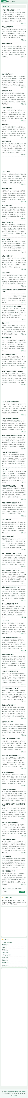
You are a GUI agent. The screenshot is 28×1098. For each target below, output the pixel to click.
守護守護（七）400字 (8, 721)
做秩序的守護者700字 (8, 654)
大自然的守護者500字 (8, 27)
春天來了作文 (5, 957)
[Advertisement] (14, 65)
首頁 (8, 1)
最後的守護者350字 (7, 239)
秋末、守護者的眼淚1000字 (9, 354)
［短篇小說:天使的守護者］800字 (11, 10)
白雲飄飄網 (14, 1095)
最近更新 (24, 1091)
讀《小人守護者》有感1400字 (10, 604)
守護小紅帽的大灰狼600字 (9, 789)
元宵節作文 (5, 950)
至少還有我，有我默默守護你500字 (11, 755)
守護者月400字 (6, 272)
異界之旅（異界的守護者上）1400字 (11, 553)
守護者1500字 (5, 124)
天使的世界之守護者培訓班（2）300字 (12, 306)
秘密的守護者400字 (7, 107)
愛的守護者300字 (6, 141)
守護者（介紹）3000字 (8, 536)
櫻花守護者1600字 (7, 188)
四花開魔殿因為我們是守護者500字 (11, 587)
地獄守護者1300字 (7, 91)
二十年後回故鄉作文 (7, 942)
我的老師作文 (5, 962)
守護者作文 (13, 1)
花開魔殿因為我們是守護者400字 (10, 418)
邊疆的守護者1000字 (7, 222)
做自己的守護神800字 (8, 772)
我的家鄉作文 (5, 965)
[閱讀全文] (23, 23)
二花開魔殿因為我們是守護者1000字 (11, 502)
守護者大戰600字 (6, 519)
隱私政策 (19, 1091)
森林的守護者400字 (7, 43)
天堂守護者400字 (6, 337)
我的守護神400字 (6, 856)
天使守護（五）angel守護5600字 (11, 688)
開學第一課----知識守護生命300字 (11, 738)
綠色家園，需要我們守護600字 (10, 822)
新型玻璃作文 (5, 944)
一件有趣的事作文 (6, 955)
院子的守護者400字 (7, 256)
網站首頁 (4, 1091)
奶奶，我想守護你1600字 (8, 871)
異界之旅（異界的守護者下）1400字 (11, 570)
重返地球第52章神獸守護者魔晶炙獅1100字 (13, 435)
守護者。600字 (6, 171)
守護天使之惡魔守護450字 (9, 705)
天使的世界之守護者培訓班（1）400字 (12, 371)
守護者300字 (5, 620)
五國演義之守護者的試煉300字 (10, 452)
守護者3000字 (5, 323)
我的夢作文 (5, 960)
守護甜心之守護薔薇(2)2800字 (10, 671)
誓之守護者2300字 (7, 205)
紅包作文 (4, 947)
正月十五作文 (5, 952)
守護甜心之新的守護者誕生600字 (10, 401)
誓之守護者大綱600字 (8, 74)
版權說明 (9, 1091)
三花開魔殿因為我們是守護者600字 (11, 637)
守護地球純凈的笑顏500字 (9, 839)
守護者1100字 (5, 469)
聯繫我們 (14, 1091)
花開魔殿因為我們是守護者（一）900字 (12, 486)
